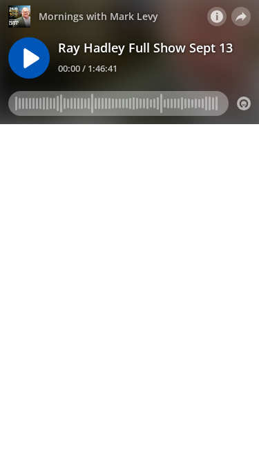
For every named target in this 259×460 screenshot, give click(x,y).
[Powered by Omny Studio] (244, 103)
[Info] (217, 16)
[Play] (29, 58)
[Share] (241, 16)
